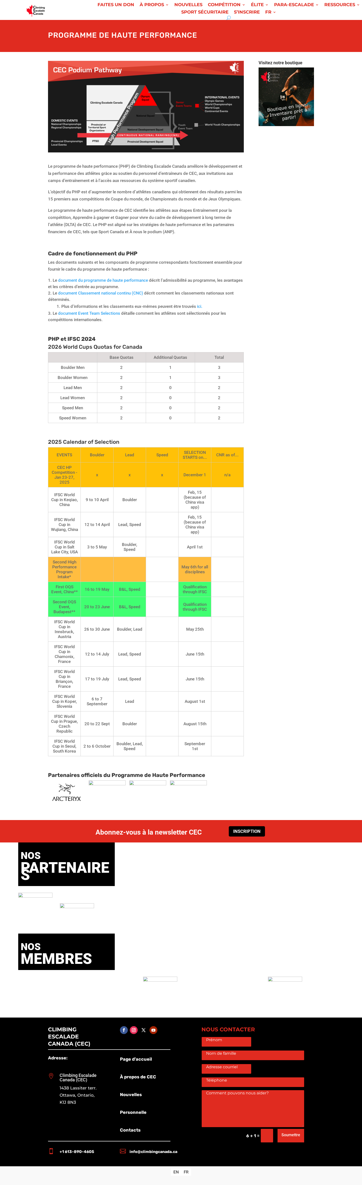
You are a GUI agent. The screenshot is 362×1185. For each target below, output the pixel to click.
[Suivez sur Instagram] (134, 1030)
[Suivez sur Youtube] (153, 1030)
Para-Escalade (294, 5)
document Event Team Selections (88, 313)
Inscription (247, 831)
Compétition (224, 5)
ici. (199, 306)
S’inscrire (247, 12)
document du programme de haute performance (103, 280)
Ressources (339, 5)
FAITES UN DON (116, 5)
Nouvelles (188, 5)
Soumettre (290, 1135)
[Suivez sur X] (144, 1030)
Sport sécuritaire (205, 12)
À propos (152, 5)
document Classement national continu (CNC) (100, 293)
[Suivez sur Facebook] (124, 1030)
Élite (257, 5)
